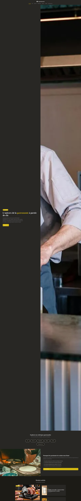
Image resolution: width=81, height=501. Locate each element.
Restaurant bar (50, 3)
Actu (32, 3)
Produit (46, 3)
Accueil (30, 3)
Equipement (39, 3)
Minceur (43, 3)
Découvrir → (6, 225)
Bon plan (35, 3)
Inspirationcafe (41, 1)
